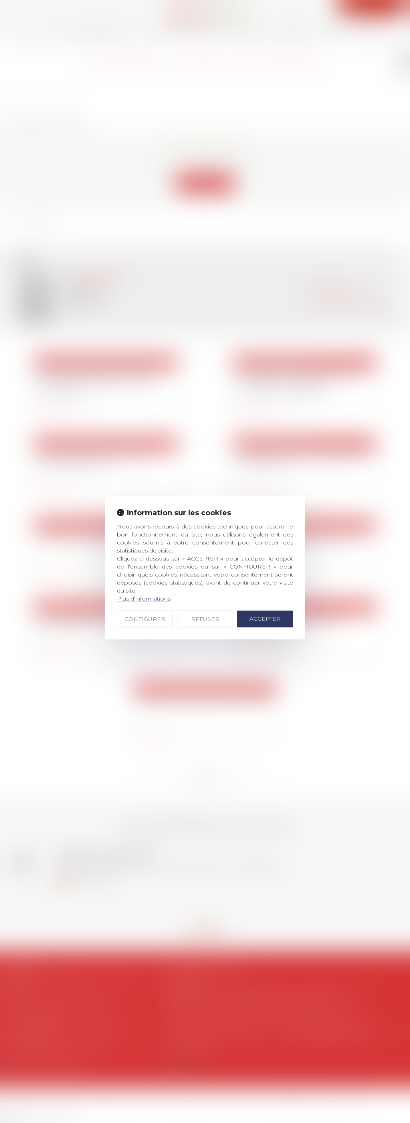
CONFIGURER (145, 619)
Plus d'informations (144, 598)
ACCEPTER (265, 618)
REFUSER (205, 619)
